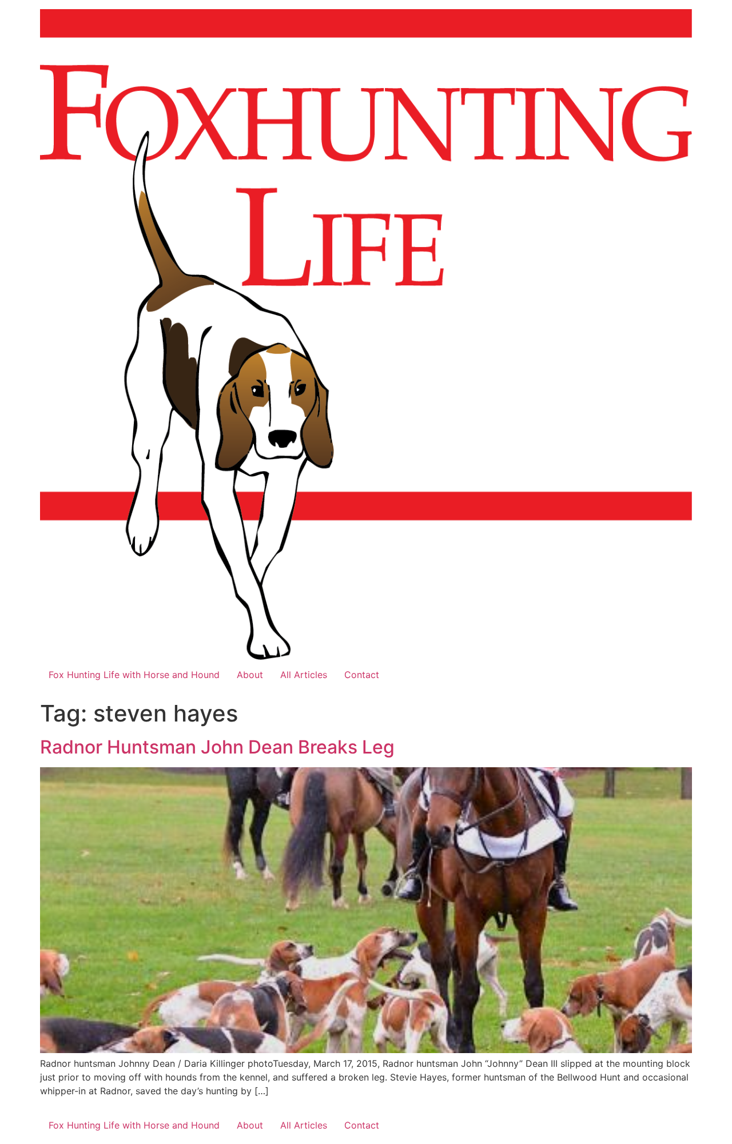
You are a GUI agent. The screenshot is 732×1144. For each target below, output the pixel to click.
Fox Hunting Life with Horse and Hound (134, 674)
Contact (361, 674)
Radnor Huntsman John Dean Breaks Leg (217, 747)
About (250, 674)
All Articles (303, 674)
